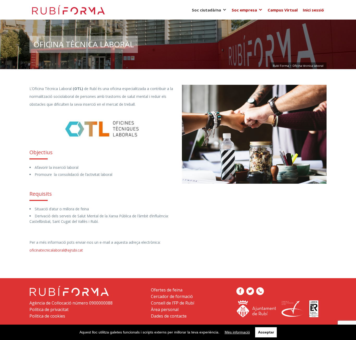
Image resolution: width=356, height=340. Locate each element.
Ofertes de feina (166, 290)
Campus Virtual (283, 10)
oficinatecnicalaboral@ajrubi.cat (56, 250)
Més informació (237, 332)
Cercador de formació (172, 296)
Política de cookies (47, 316)
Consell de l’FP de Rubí (172, 303)
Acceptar (266, 332)
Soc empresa (244, 10)
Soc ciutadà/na (206, 10)
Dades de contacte (169, 316)
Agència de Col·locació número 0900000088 (71, 303)
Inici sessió (313, 10)
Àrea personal (165, 309)
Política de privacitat (49, 309)
